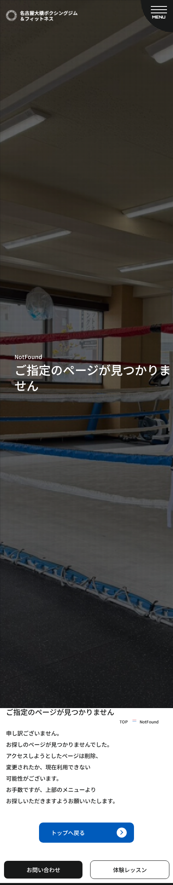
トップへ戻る (68, 833)
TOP (123, 721)
